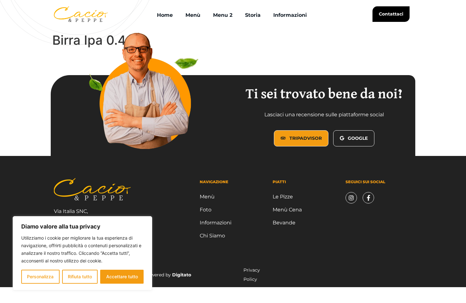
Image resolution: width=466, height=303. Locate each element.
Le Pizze (283, 197)
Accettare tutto (122, 276)
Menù (192, 15)
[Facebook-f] (368, 197)
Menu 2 (222, 15)
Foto (205, 210)
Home (165, 15)
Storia (253, 15)
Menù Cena (287, 210)
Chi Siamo (212, 236)
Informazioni (290, 15)
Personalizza (40, 276)
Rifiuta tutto (80, 276)
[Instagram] (351, 197)
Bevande (284, 223)
